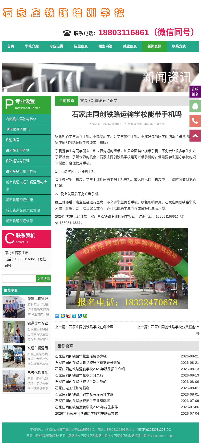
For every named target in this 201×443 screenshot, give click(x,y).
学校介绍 (32, 46)
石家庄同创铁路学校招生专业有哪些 (82, 401)
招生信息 (81, 46)
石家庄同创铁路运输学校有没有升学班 (84, 394)
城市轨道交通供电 (19, 200)
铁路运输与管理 (18, 161)
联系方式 (179, 46)
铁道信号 (12, 140)
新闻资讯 (154, 46)
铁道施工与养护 (18, 150)
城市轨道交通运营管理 (23, 210)
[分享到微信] (85, 316)
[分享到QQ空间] (63, 316)
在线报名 (14, 57)
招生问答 (105, 46)
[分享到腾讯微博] (74, 316)
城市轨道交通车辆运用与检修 (26, 185)
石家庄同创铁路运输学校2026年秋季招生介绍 (90, 369)
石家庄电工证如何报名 (72, 388)
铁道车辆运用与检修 (21, 171)
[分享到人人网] (80, 316)
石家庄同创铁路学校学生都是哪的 (81, 382)
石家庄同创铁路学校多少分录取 (79, 375)
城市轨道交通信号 (19, 221)
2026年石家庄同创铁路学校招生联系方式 (86, 413)
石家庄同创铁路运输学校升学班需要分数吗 (87, 363)
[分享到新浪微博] (68, 316)
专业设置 (56, 46)
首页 (10, 46)
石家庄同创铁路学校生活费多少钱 (81, 356)
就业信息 (130, 46)
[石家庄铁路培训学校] (63, 19)
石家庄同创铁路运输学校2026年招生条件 (86, 407)
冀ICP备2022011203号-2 (154, 429)
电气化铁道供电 (18, 129)
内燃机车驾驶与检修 (21, 119)
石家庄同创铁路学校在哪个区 (91, 327)
